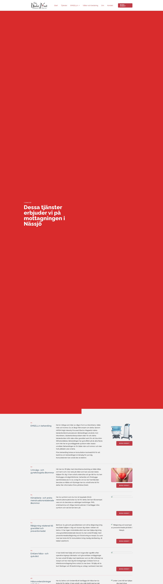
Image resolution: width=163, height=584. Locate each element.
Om (102, 5)
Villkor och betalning (90, 5)
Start (56, 5)
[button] (79, 5)
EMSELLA (74, 5)
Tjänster (64, 5)
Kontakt (110, 5)
